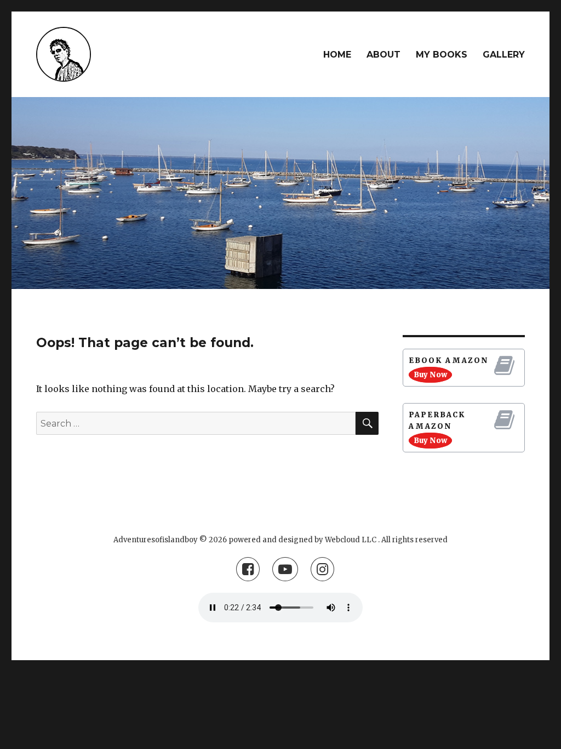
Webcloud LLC (350, 539)
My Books (441, 54)
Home (337, 54)
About (383, 54)
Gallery (504, 54)
